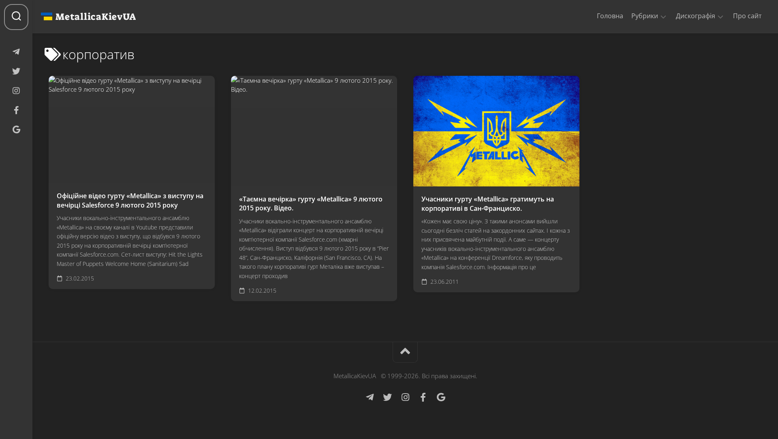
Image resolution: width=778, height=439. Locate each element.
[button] (663, 16)
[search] (16, 17)
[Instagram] (16, 91)
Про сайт (747, 16)
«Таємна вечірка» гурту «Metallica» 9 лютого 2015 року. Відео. (311, 204)
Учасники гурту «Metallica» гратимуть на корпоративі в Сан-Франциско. (487, 204)
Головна (610, 16)
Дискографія (695, 16)
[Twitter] (16, 71)
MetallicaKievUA (96, 17)
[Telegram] (16, 52)
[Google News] (16, 130)
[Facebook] (16, 110)
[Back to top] (405, 352)
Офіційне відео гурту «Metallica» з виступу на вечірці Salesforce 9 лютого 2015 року (130, 200)
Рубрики (644, 16)
